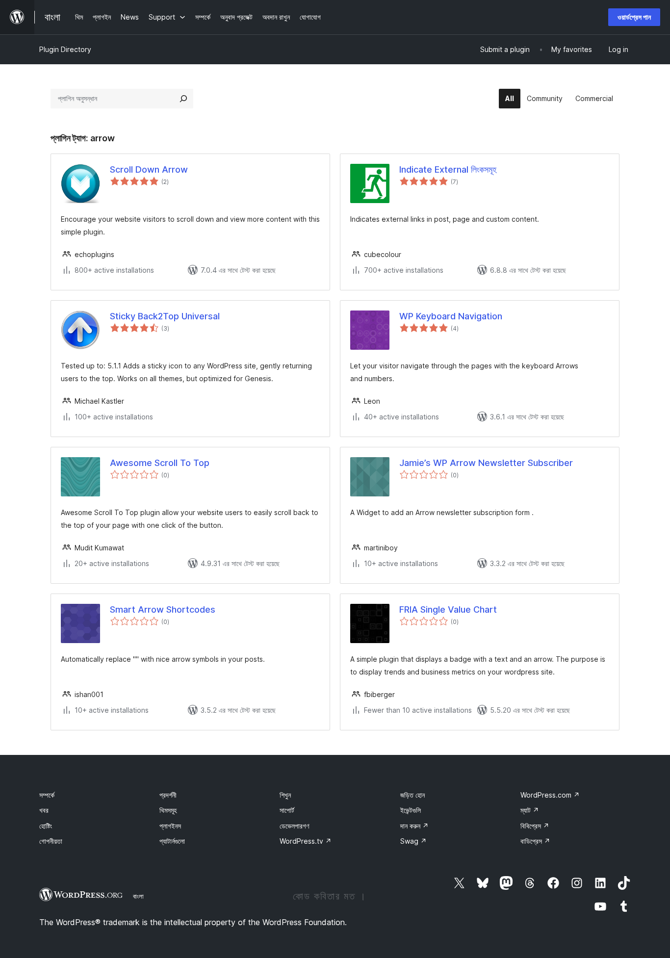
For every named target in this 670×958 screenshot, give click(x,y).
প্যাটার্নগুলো (172, 841)
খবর (44, 810)
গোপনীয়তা (50, 841)
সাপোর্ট (287, 810)
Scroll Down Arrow (149, 169)
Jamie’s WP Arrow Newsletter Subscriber (486, 463)
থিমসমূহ (168, 810)
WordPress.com (550, 795)
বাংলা (138, 896)
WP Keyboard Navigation (450, 316)
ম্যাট (529, 810)
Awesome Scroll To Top (159, 463)
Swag (413, 841)
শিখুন (285, 795)
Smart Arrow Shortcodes (162, 609)
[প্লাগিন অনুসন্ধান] (183, 98)
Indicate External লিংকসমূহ (447, 169)
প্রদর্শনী (168, 795)
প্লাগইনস (170, 826)
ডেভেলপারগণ (294, 826)
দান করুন (414, 826)
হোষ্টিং (45, 826)
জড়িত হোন (412, 795)
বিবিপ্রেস (534, 826)
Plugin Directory (65, 49)
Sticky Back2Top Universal (165, 316)
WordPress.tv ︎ (306, 841)
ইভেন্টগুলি (410, 810)
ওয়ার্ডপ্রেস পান (634, 17)
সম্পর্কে (46, 795)
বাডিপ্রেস (535, 841)
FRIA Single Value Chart (448, 609)
